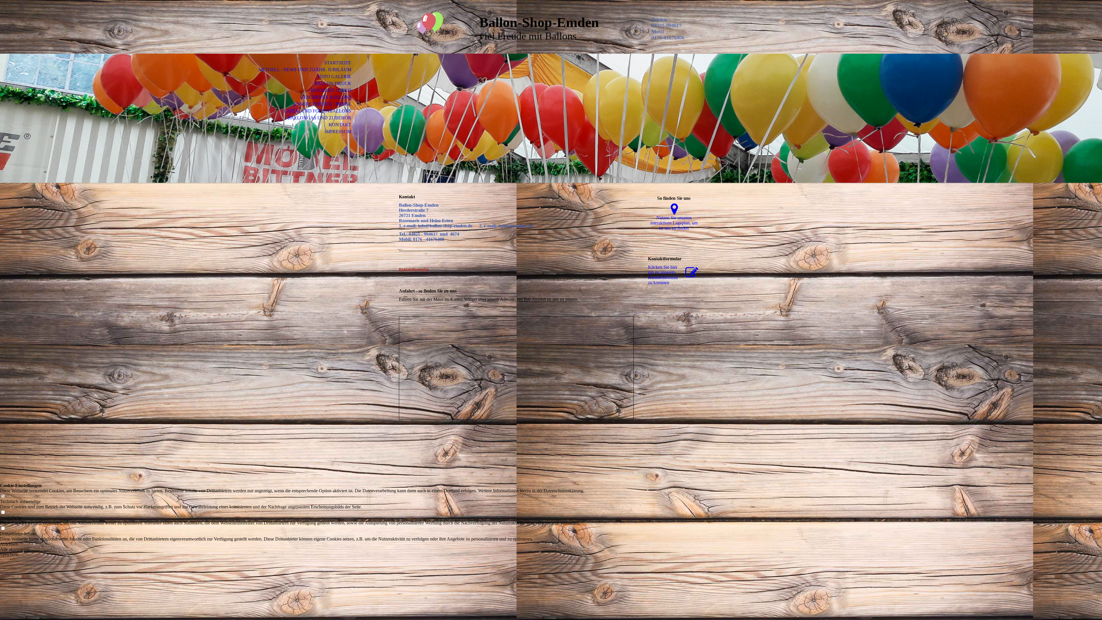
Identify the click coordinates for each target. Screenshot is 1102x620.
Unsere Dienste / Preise (322, 104)
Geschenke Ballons (325, 97)
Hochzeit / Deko (331, 90)
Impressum (338, 131)
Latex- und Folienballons (317, 110)
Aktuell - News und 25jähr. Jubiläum (304, 69)
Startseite (337, 62)
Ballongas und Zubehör (319, 117)
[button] (292, 544)
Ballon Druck (332, 83)
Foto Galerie (334, 76)
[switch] (3, 496)
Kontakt (340, 124)
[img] (432, 27)
